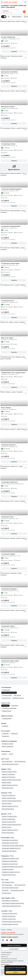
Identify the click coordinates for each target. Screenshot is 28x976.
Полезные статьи (5, 954)
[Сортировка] (8, 16)
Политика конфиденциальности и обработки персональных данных (12, 961)
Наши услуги (4, 956)
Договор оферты (5, 964)
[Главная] (10, 2)
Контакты (3, 966)
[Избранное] (25, 2)
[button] (2, 2)
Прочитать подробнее (15, 969)
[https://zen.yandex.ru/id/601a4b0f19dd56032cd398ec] (11, 940)
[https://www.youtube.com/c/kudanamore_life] (7, 940)
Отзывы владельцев (6, 952)
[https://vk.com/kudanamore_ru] (3, 940)
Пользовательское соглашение (9, 958)
